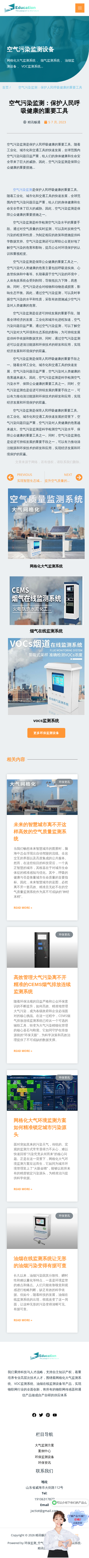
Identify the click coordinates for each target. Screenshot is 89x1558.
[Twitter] (41, 1415)
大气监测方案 (44, 1445)
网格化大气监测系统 (46, 566)
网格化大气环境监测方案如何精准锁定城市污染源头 (40, 1127)
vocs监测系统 (46, 720)
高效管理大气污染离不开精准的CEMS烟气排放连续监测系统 (42, 984)
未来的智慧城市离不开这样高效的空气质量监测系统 (40, 831)
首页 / (6, 87)
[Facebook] (34, 1415)
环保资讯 (44, 1462)
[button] (46, 733)
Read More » (23, 908)
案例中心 (44, 1451)
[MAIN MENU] (80, 8)
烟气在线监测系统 (46, 631)
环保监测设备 (44, 1457)
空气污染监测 (22, 189)
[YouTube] (55, 1415)
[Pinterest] (48, 1415)
